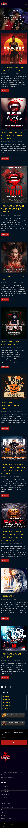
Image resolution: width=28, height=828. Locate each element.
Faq (23, 824)
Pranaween (7, 596)
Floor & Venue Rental (6, 818)
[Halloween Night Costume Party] (14, 337)
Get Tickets (4, 825)
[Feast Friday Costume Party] (14, 272)
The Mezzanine (6, 699)
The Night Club (6, 702)
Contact (3, 815)
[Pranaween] (14, 592)
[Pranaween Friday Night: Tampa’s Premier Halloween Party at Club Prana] (14, 527)
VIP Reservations (14, 824)
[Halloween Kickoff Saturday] (14, 650)
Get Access (14, 742)
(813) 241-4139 (7, 774)
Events (14, 141)
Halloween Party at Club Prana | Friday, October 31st (12, 135)
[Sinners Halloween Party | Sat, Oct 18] (14, 63)
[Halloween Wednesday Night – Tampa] (14, 398)
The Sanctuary (6, 705)
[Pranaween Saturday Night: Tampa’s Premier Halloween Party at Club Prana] (14, 460)
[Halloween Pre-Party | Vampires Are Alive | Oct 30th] (14, 202)
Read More (5, 90)
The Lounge (5, 696)
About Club (4, 812)
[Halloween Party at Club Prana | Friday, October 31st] (14, 128)
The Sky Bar (5, 708)
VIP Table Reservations (7, 807)
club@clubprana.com (9, 777)
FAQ (2, 810)
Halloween (16, 73)
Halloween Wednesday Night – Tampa (11, 405)
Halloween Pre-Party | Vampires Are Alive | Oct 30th (13, 209)
